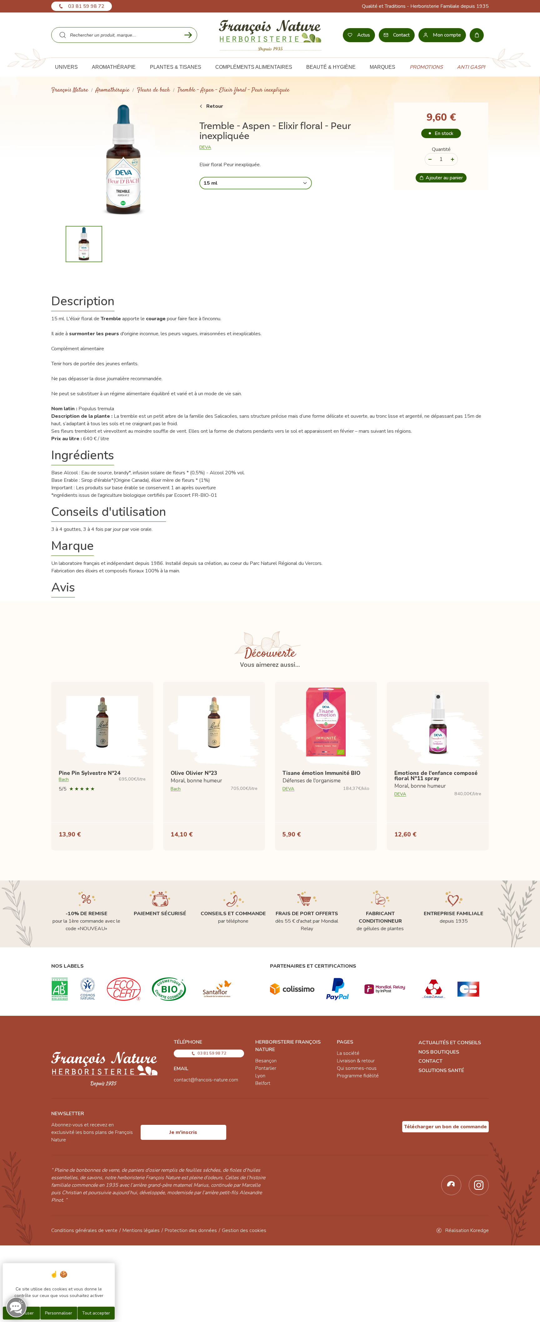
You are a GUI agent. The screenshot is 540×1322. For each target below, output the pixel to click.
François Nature (69, 90)
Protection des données (191, 1230)
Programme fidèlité (358, 1075)
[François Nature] (270, 34)
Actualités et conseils (449, 1042)
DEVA (205, 147)
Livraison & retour (356, 1060)
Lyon (260, 1075)
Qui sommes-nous (357, 1068)
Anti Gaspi (471, 67)
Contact (430, 1061)
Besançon (266, 1060)
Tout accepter (96, 1313)
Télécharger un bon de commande (445, 1126)
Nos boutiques (438, 1052)
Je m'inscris (183, 1132)
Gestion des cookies (244, 1230)
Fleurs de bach (153, 90)
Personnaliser (58, 1313)
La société (348, 1053)
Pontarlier (265, 1068)
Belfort (262, 1083)
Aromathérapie (112, 90)
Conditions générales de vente (84, 1230)
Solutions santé (441, 1070)
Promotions (426, 67)
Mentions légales (141, 1230)
